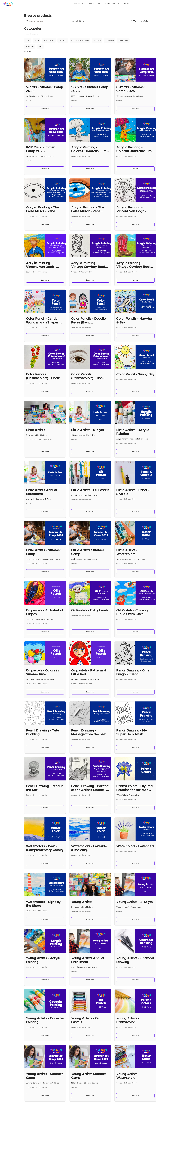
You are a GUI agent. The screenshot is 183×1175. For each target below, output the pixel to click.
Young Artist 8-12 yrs (112, 3)
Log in (134, 3)
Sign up (125, 3)
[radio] (27, 40)
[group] (82, 43)
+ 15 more (27, 52)
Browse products (79, 3)
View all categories (32, 34)
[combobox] (81, 21)
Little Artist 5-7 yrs (95, 3)
